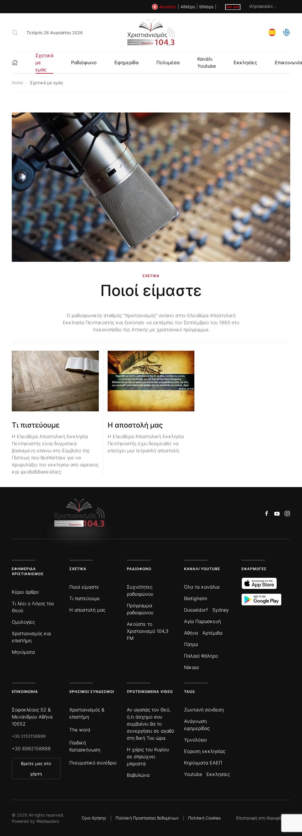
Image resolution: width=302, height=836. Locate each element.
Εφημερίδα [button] (126, 62)
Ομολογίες (23, 622)
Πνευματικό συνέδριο (92, 763)
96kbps (206, 6)
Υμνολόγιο (195, 740)
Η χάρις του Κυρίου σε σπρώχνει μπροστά (148, 756)
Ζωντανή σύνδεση (204, 710)
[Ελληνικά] (286, 31)
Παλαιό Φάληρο (201, 656)
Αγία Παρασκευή (202, 621)
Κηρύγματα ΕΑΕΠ (203, 763)
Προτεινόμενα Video (150, 691)
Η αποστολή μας (135, 425)
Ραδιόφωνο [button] (84, 62)
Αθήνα (191, 633)
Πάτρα (191, 644)
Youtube (193, 774)
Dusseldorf (196, 610)
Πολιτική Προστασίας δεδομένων (147, 817)
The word (79, 730)
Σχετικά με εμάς (44, 62)
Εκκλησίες (245, 62)
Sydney (220, 610)
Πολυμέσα (168, 62)
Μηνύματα (23, 652)
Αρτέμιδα (212, 633)
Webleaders (47, 821)
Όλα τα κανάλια (201, 587)
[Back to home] (151, 32)
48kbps (187, 6)
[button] (15, 32)
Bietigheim (195, 598)
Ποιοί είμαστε (151, 290)
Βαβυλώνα (138, 775)
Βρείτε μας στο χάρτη (36, 768)
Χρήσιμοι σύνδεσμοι (91, 691)
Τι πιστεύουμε (36, 425)
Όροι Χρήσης (94, 817)
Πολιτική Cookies (204, 817)
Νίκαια (191, 667)
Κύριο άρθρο (25, 592)
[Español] (272, 31)
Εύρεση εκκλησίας (204, 751)
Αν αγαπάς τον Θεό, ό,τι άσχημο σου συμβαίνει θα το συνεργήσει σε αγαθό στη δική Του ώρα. (150, 724)
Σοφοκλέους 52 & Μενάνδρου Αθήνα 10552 (32, 717)
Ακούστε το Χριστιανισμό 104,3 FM (147, 631)
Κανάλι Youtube (206, 62)
